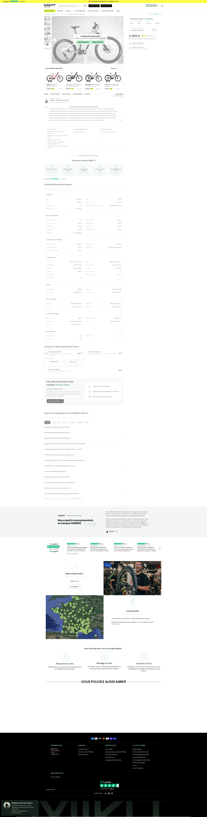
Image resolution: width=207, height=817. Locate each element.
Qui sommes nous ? (83, 749)
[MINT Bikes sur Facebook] (109, 793)
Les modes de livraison (111, 754)
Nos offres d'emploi (83, 754)
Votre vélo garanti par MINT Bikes (141, 760)
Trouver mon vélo (83, 42)
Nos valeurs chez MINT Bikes (85, 752)
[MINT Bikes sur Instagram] (105, 793)
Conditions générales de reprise (141, 754)
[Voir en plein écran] (120, 19)
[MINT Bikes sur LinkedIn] (112, 793)
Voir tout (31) (114, 68)
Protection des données (139, 762)
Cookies (135, 765)
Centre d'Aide (108, 749)
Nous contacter (66, 94)
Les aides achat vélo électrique (113, 760)
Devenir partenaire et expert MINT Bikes (115, 752)
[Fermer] (37, 802)
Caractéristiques (77, 94)
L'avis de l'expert (55, 94)
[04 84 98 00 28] (75, 578)
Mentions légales (137, 749)
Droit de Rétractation (138, 768)
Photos (46, 94)
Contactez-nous (109, 757)
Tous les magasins (56, 777)
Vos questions (119, 94)
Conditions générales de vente (140, 752)
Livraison (87, 94)
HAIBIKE (61, 516)
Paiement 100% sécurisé (139, 757)
